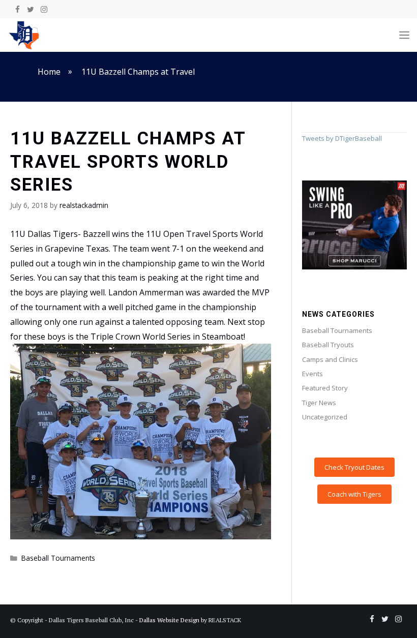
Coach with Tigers (354, 494)
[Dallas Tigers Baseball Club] (24, 35)
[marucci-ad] (354, 266)
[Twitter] (30, 9)
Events (312, 373)
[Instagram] (43, 9)
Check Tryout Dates (354, 467)
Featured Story (325, 387)
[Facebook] (17, 9)
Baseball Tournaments (58, 558)
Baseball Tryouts (328, 344)
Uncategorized (324, 416)
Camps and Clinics (330, 359)
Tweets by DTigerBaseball (342, 138)
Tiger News (319, 402)
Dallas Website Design (169, 620)
